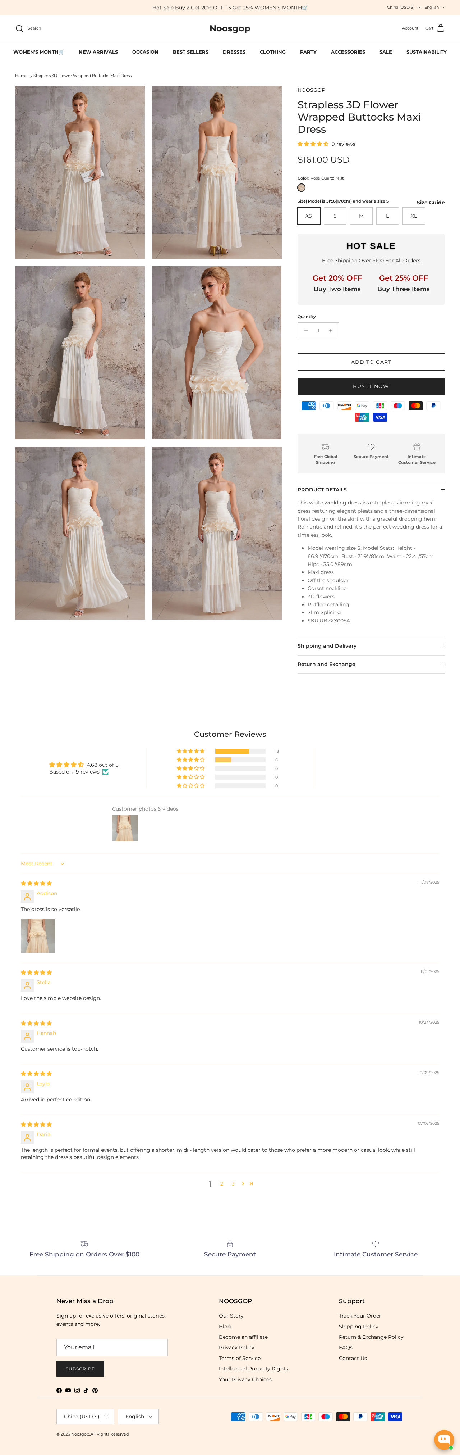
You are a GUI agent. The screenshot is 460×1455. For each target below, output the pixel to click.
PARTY (308, 52)
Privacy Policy (236, 1347)
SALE (386, 52)
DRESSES (234, 52)
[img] (36, 883)
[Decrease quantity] (304, 331)
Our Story (231, 1316)
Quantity (307, 316)
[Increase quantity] (332, 331)
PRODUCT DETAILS (322, 489)
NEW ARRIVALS (98, 52)
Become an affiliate (243, 1337)
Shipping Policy (358, 1326)
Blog (225, 1326)
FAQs (346, 1347)
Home (21, 75)
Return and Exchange (326, 664)
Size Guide (431, 202)
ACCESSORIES (348, 52)
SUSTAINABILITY (426, 52)
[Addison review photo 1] (38, 936)
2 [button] (221, 1183)
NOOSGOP (311, 90)
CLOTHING (273, 52)
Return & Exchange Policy (371, 1337)
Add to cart (371, 362)
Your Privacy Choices (245, 1379)
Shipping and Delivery (327, 646)
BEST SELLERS (190, 52)
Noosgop (80, 1434)
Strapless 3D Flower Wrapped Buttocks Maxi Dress (82, 75)
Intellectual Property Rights (253, 1368)
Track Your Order (360, 1316)
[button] (314, 144)
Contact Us (353, 1358)
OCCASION (145, 52)
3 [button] (233, 1183)
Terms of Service (240, 1358)
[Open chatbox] (444, 1440)
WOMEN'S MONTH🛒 (281, 7)
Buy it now (371, 386)
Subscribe (80, 1369)
